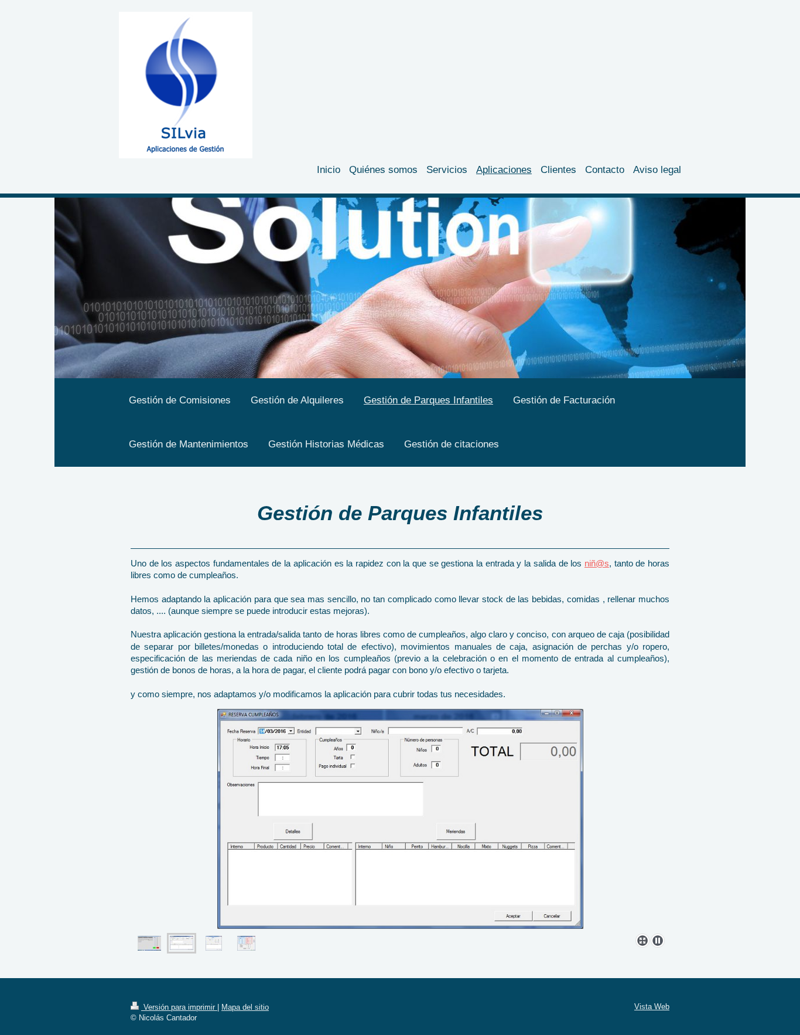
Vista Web (651, 1006)
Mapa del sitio (245, 1007)
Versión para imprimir (179, 1007)
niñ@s (596, 563)
